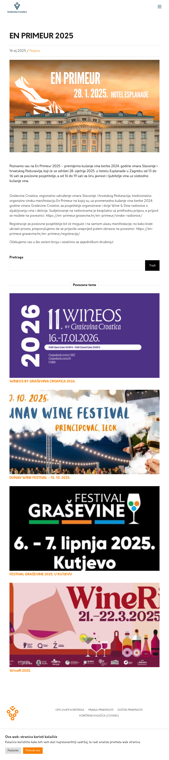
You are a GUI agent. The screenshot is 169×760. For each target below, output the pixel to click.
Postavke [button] (13, 750)
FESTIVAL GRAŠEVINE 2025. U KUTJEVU (40, 574)
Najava (34, 51)
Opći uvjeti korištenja (69, 710)
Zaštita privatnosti (130, 710)
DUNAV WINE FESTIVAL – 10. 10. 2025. (39, 478)
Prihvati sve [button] (33, 750)
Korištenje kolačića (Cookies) (99, 716)
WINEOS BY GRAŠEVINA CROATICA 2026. (42, 381)
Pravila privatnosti (100, 710)
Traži (152, 265)
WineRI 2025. (20, 671)
